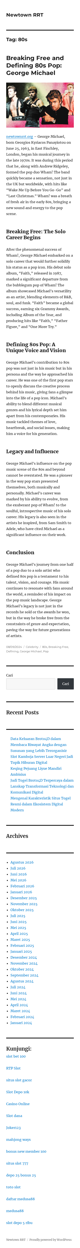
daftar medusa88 (20, 1199)
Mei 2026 (18, 880)
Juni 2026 (18, 874)
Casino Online (18, 1104)
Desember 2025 (23, 898)
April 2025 (19, 933)
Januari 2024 (21, 1023)
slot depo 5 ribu (19, 1223)
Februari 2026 (22, 886)
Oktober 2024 (22, 969)
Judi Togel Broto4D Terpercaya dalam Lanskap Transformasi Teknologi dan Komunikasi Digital (42, 786)
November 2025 (24, 904)
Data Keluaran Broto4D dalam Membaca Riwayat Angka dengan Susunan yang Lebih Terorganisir (38, 745)
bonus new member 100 (26, 1151)
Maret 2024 (20, 1011)
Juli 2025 (17, 916)
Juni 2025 (18, 922)
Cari (9, 675)
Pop (46, 651)
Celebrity (32, 647)
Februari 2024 (22, 1017)
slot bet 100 (16, 1056)
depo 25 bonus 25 (21, 1175)
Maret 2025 (20, 939)
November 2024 (24, 963)
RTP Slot (13, 1068)
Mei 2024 (18, 999)
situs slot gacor (19, 1080)
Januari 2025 (21, 951)
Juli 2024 (17, 987)
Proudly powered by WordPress (50, 1240)
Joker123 (13, 1128)
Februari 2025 (22, 945)
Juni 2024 (18, 993)
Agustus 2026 (22, 862)
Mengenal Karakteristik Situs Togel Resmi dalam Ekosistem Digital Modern (40, 804)
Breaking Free (58, 647)
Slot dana (14, 1116)
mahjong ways (18, 1139)
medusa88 (15, 1211)
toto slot (13, 1187)
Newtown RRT (24, 15)
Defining (12, 651)
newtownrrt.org (19, 136)
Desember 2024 (23, 957)
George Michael (31, 651)
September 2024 (24, 975)
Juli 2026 (18, 868)
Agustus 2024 (21, 981)
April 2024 (19, 1005)
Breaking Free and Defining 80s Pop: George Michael (35, 65)
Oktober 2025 (22, 910)
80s (44, 647)
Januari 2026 (21, 892)
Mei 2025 (18, 928)
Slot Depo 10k (17, 1092)
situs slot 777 (17, 1163)
